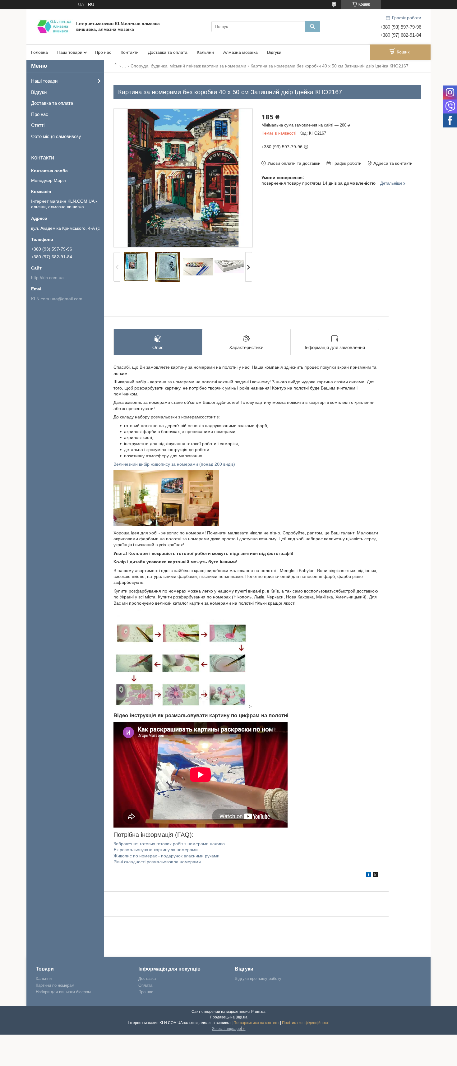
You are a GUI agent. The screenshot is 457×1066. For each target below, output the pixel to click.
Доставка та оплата (167, 52)
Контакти (130, 52)
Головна (39, 52)
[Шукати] (312, 26)
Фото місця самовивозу (56, 136)
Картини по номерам (55, 985)
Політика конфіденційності (306, 1023)
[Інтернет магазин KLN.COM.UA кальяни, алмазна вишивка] (54, 26)
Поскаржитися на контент (256, 1023)
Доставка (147, 978)
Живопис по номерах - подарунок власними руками (166, 855)
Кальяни (205, 52)
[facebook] (368, 875)
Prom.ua (258, 1011)
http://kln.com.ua (47, 277)
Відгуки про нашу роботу (258, 978)
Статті (37, 125)
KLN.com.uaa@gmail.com (56, 298)
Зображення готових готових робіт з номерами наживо (169, 843)
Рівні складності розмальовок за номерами (157, 861)
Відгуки (274, 52)
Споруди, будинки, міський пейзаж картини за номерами (188, 65)
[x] (375, 875)
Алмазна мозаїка (240, 52)
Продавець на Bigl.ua (228, 1017)
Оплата (145, 985)
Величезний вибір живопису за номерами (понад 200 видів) (174, 464)
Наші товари (69, 52)
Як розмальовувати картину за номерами (155, 849)
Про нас (103, 52)
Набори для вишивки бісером (63, 992)
